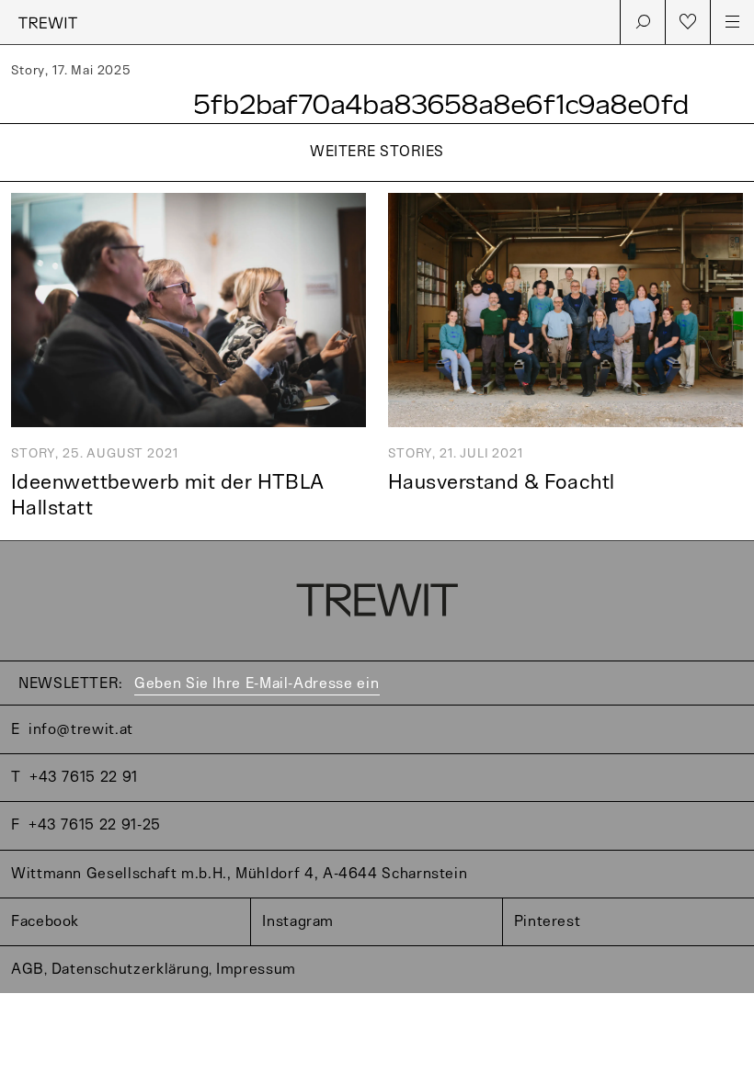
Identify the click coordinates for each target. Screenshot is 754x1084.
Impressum (256, 969)
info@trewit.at (81, 730)
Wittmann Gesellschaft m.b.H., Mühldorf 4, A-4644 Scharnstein (239, 874)
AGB (27, 969)
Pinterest (547, 922)
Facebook (45, 922)
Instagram (298, 922)
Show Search (643, 22)
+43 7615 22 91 (83, 777)
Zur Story (377, 183)
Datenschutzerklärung (130, 969)
